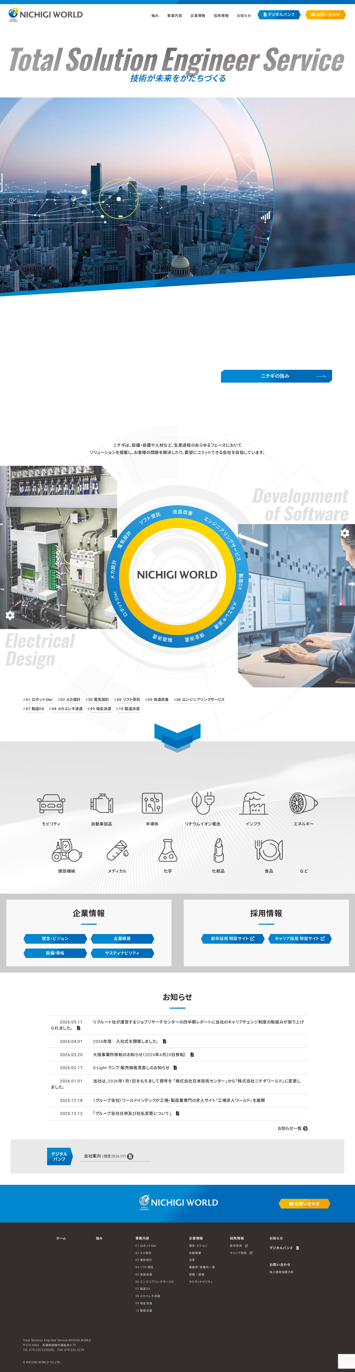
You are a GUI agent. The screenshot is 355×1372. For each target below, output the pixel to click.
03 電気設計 (98, 699)
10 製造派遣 (129, 709)
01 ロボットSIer (39, 699)
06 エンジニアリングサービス (201, 699)
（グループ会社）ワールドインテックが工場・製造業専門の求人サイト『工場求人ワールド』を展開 (179, 1100)
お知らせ (244, 15)
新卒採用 (237, 1245)
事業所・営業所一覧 (202, 1267)
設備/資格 (55, 953)
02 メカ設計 (70, 699)
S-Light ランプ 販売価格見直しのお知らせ (131, 1067)
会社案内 (105, 1156)
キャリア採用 (240, 1252)
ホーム (61, 1238)
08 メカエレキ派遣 (67, 709)
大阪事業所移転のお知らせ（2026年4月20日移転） (139, 1054)
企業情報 (196, 1238)
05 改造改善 (158, 699)
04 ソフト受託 (128, 699)
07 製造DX (35, 709)
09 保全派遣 (100, 709)
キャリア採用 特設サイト (298, 938)
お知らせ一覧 (289, 1128)
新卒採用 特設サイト (230, 938)
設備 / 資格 (196, 1274)
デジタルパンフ (280, 14)
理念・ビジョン (55, 938)
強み (155, 15)
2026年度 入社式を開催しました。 (126, 1041)
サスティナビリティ (122, 953)
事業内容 (142, 1238)
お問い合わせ (327, 14)
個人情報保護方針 (282, 1272)
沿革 (192, 1260)
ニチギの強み (275, 376)
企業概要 (122, 938)
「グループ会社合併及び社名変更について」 (132, 1113)
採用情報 (237, 1238)
